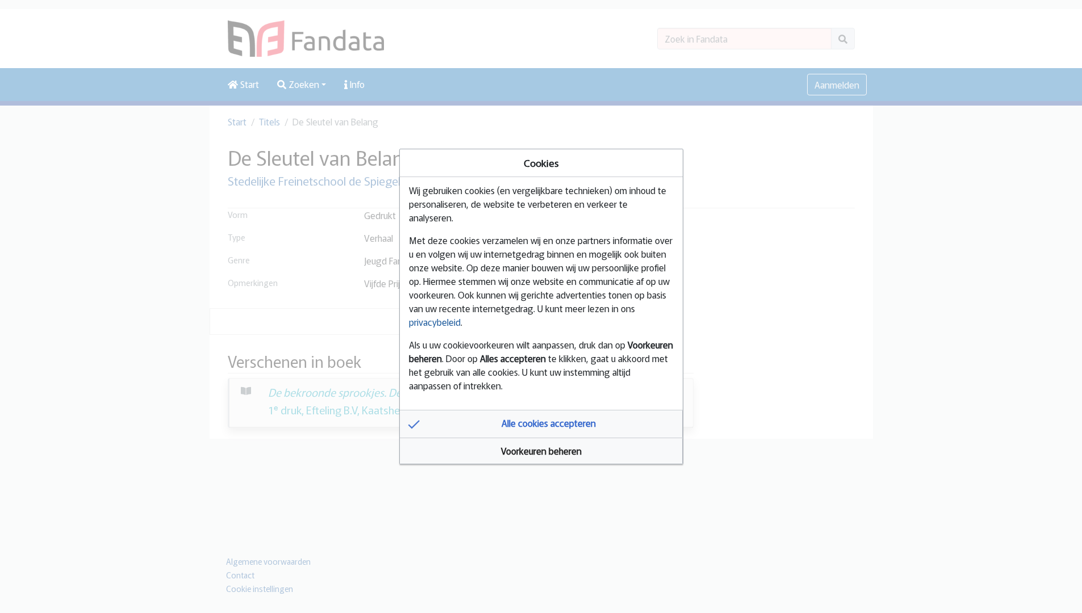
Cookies (541, 163)
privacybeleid (435, 322)
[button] (541, 424)
